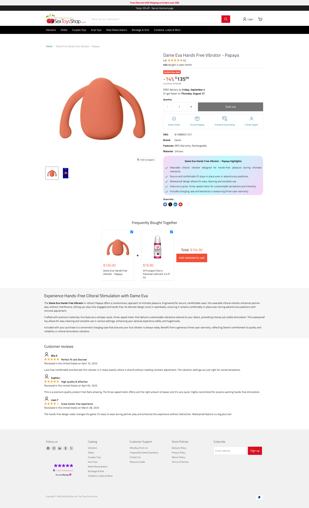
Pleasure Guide (137, 462)
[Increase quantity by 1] (191, 106)
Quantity (167, 99)
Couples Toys (79, 30)
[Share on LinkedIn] (175, 204)
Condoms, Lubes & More (167, 30)
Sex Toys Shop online (88, 496)
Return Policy (178, 457)
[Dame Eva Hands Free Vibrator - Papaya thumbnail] (52, 173)
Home (49, 46)
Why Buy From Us (139, 448)
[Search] (225, 19)
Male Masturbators (116, 30)
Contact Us (135, 457)
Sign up (254, 450)
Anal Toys (96, 30)
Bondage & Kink (140, 30)
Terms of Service (180, 462)
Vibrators (51, 30)
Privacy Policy (179, 452)
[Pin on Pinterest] (181, 204)
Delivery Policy (179, 448)
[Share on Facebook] (165, 204)
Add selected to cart (192, 257)
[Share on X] (170, 204)
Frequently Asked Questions (144, 452)
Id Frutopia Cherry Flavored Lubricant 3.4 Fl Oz (156, 274)
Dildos (64, 30)
